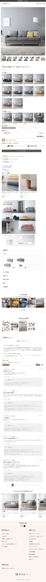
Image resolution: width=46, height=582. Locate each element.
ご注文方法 (4, 536)
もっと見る (23, 310)
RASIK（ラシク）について (34, 533)
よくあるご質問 (6, 170)
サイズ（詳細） (6, 272)
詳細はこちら (42, 132)
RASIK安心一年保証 (33, 146)
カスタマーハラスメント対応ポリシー (36, 549)
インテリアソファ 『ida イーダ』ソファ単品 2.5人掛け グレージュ (10, 513)
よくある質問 (4, 546)
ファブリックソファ (9, 6)
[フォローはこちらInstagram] (21, 526)
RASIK (3, 65)
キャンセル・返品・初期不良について (9, 544)
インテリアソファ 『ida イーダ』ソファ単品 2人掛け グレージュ (28, 513)
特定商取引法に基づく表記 (34, 544)
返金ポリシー (31, 559)
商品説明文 (5, 250)
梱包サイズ (5, 275)
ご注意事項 (5, 286)
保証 (4, 283)
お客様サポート (10, 362)
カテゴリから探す (5, 533)
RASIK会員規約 (32, 554)
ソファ (4, 6)
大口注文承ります (32, 539)
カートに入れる (22, 151)
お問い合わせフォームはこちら (8, 568)
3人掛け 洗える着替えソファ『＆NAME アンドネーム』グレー (20, 6)
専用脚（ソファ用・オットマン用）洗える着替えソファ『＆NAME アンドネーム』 (28, 193)
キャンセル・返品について (7, 167)
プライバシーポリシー (33, 546)
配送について (5, 169)
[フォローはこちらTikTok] (24, 526)
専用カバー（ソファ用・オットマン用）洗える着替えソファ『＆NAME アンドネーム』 (10, 193)
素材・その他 (6, 279)
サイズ (4, 253)
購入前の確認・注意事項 (7, 166)
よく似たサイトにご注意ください (35, 536)
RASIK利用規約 (32, 551)
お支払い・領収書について (7, 539)
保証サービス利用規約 (33, 556)
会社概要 (31, 541)
